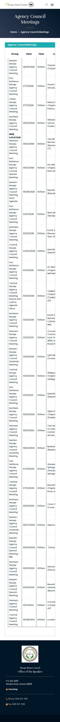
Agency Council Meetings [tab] (22, 44)
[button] (52, 4)
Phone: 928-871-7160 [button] (18, 699)
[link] (19, 4)
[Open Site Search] (46, 4)
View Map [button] (13, 689)
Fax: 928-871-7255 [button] (16, 704)
